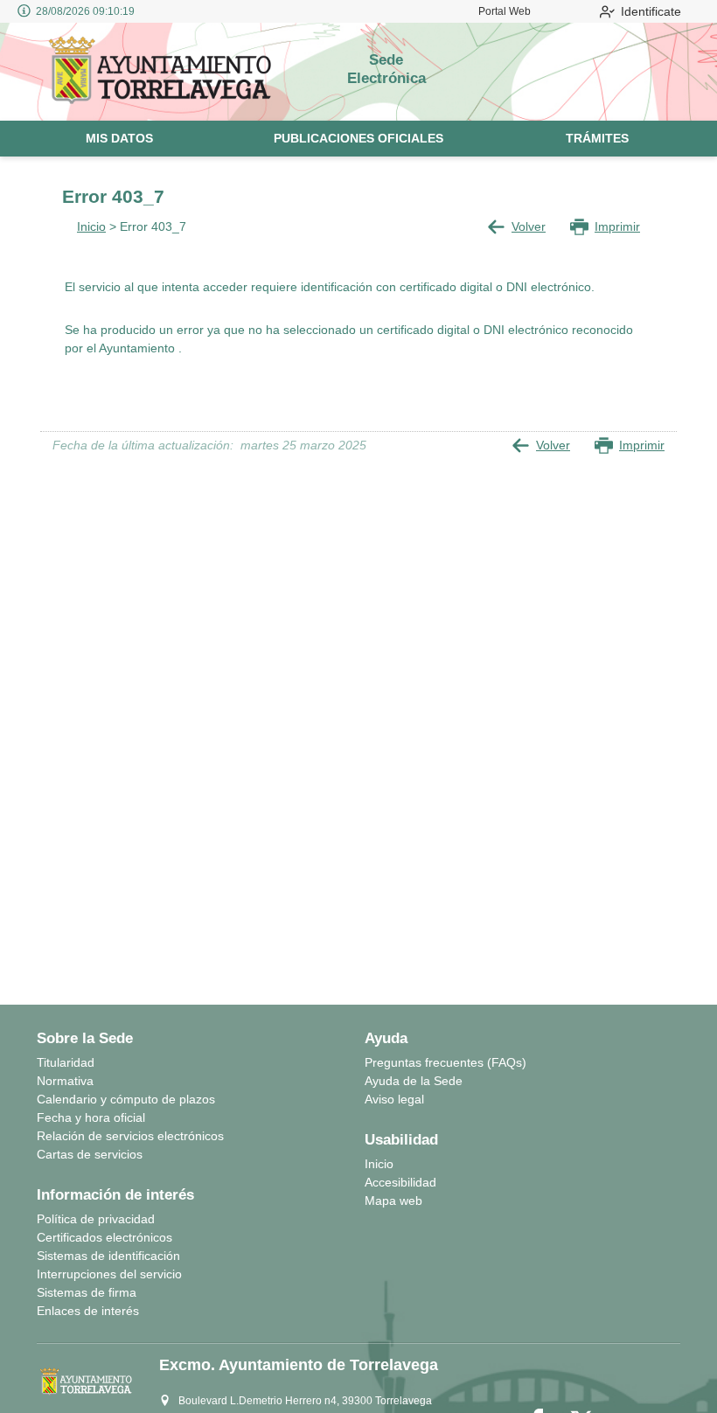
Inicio (91, 226)
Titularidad (65, 1062)
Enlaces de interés (88, 1311)
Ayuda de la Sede (414, 1081)
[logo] (165, 72)
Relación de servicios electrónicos (130, 1136)
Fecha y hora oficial (91, 1117)
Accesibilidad (400, 1182)
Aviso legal (394, 1099)
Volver (529, 226)
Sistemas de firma (86, 1292)
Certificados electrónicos (104, 1237)
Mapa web (393, 1201)
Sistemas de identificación (108, 1256)
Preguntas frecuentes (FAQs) (445, 1062)
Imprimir (617, 226)
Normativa (65, 1081)
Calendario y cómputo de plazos (126, 1099)
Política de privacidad (96, 1219)
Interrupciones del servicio (109, 1274)
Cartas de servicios (90, 1154)
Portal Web (504, 11)
